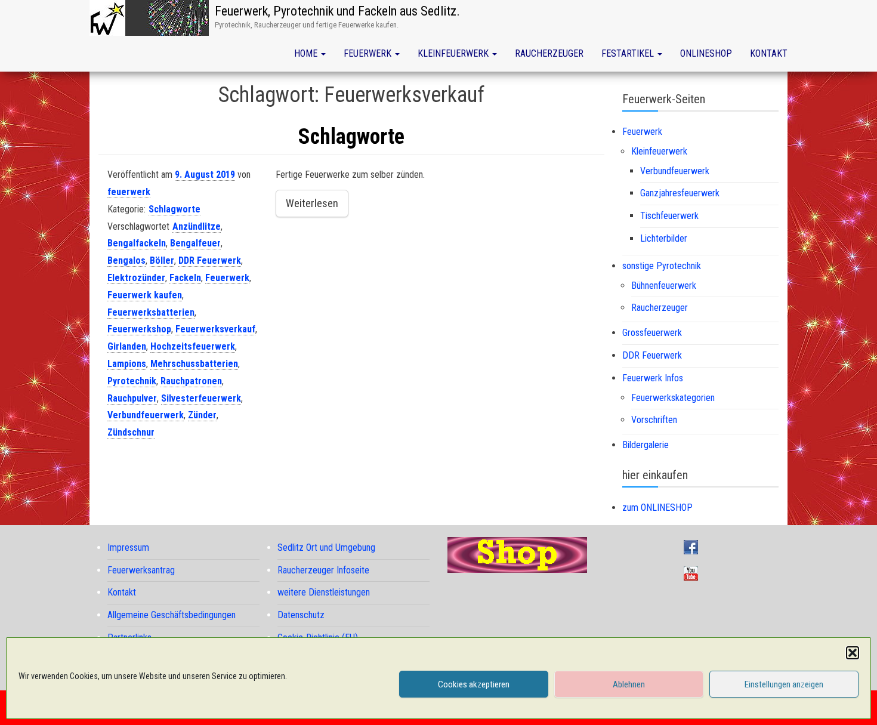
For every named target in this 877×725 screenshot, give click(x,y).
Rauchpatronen (191, 381)
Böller (162, 260)
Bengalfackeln (136, 243)
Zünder (202, 415)
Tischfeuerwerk (669, 215)
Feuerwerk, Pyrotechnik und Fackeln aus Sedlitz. (337, 11)
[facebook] (694, 546)
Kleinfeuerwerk (454, 53)
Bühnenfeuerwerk (663, 285)
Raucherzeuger (549, 53)
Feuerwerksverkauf (215, 329)
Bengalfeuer (195, 243)
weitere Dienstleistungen (323, 592)
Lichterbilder (663, 238)
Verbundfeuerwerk (145, 415)
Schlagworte (351, 136)
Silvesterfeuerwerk (201, 398)
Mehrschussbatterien (194, 363)
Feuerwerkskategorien (673, 397)
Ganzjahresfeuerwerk (679, 193)
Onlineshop (706, 53)
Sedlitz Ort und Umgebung (326, 547)
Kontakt (769, 53)
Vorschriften (654, 419)
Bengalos (126, 260)
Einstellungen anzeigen (784, 684)
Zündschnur (131, 432)
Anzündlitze (196, 226)
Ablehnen (629, 684)
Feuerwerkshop (139, 329)
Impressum (128, 547)
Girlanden (126, 346)
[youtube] (694, 572)
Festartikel (628, 53)
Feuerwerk (369, 53)
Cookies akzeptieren (473, 684)
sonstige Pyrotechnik (661, 266)
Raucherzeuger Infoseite (323, 570)
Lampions (126, 363)
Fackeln (185, 277)
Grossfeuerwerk (652, 332)
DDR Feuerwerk (209, 260)
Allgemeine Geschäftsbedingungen (171, 615)
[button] (853, 653)
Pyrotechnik (131, 381)
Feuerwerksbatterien (150, 312)
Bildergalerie (645, 445)
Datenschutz (301, 615)
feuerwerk (128, 192)
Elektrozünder (136, 277)
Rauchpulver (132, 398)
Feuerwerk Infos (652, 378)
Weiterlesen (312, 203)
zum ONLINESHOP (657, 507)
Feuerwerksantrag (141, 570)
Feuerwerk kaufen (144, 295)
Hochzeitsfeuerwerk (192, 346)
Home (307, 53)
